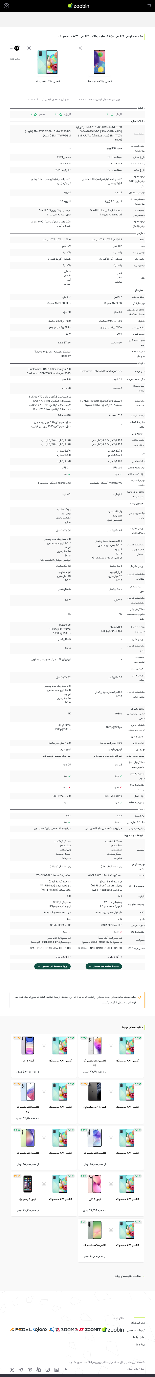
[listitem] (111, 1056)
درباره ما (140, 1344)
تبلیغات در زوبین (136, 1330)
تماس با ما (139, 1337)
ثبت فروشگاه (138, 1323)
